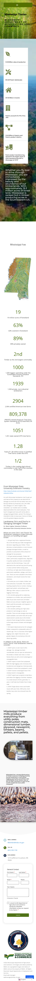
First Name (11, 872)
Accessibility (30, 977)
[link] (12, 850)
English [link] (23, 979)
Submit (18, 915)
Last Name (22, 872)
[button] (17, 5)
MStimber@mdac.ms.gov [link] (16, 843)
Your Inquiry (10, 887)
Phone (22, 879)
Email (9, 879)
